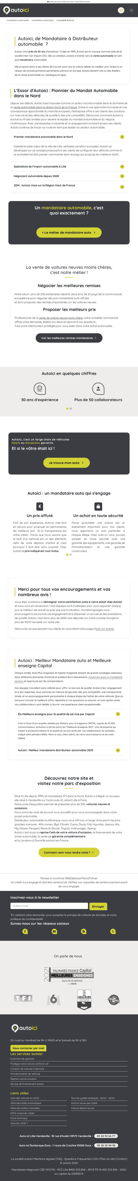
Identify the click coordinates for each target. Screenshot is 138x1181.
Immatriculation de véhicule (25, 1073)
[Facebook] (25, 931)
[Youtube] (54, 931)
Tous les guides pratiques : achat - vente (92, 1098)
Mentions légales (44, 1159)
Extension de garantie (22, 1058)
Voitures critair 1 (19, 1123)
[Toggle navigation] (131, 10)
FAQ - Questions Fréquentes (74, 1159)
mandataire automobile (18, 20)
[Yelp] (113, 931)
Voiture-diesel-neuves (82, 1108)
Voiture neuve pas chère (84, 1103)
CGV (95, 1159)
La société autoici (21, 1159)
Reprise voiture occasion (23, 1078)
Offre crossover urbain (22, 1113)
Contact (121, 1159)
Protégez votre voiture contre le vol (29, 1063)
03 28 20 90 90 (106, 1145)
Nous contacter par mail (28, 1048)
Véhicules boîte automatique (25, 1103)
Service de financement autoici (27, 1083)
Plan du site (107, 1159)
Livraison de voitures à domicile (27, 1068)
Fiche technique (18, 1118)
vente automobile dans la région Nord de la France (45, 107)
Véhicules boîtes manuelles (25, 1108)
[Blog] (83, 931)
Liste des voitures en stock (24, 1098)
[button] (121, 10)
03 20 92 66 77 (106, 1136)
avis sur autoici (105, 628)
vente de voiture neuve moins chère (61, 317)
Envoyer (98, 906)
